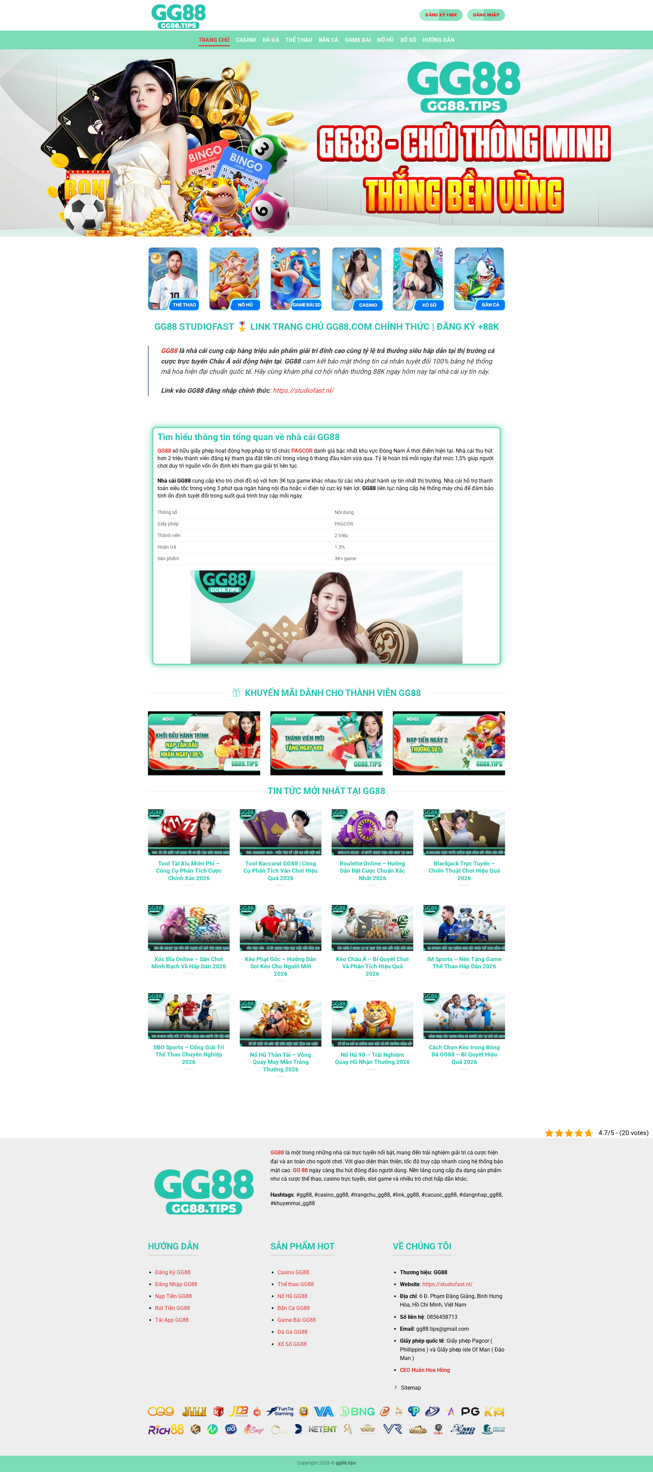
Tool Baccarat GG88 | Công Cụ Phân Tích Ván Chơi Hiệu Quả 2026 (281, 870)
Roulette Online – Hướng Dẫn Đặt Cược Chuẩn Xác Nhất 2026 (372, 870)
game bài (358, 40)
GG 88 (300, 1170)
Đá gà (271, 40)
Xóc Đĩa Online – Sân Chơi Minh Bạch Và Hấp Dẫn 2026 (188, 963)
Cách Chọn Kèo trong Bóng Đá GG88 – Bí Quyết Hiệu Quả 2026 (464, 1054)
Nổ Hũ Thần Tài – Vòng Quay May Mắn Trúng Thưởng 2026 (280, 1062)
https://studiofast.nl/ (303, 390)
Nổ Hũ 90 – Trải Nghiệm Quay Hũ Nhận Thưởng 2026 (372, 1059)
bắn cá (329, 40)
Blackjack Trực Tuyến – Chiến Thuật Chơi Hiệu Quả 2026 (464, 870)
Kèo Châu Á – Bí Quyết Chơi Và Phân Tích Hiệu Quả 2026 (372, 966)
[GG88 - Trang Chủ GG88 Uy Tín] (182, 15)
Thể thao (299, 40)
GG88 (169, 351)
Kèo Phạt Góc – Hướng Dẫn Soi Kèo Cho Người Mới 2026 (280, 966)
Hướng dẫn (438, 40)
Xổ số (408, 40)
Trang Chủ (214, 40)
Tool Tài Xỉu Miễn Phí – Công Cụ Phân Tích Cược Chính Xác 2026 (189, 870)
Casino (246, 40)
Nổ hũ (385, 40)
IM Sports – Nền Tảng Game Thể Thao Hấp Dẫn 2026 (464, 963)
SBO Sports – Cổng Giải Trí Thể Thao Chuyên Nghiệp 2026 (188, 1054)
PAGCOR (302, 451)
